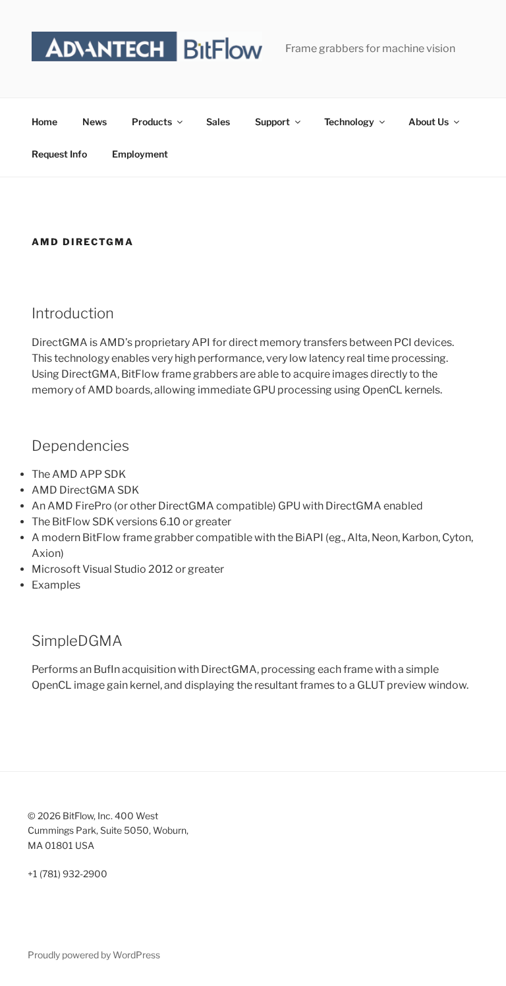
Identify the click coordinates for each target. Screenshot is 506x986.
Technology (349, 121)
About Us (428, 121)
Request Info (59, 154)
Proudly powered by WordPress (94, 954)
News (94, 121)
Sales (218, 121)
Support (272, 121)
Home (44, 121)
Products (152, 121)
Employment (140, 154)
